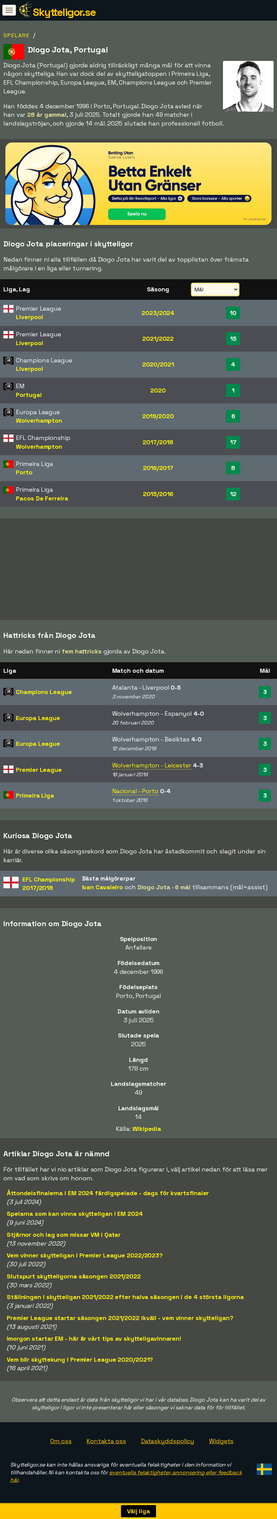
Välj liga (138, 1511)
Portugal (29, 395)
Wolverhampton (39, 420)
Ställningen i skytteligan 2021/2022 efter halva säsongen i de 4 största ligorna (125, 1297)
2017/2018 (158, 442)
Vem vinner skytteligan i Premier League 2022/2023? (85, 1255)
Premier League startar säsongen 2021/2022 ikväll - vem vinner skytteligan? (120, 1318)
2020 (158, 390)
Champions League (44, 692)
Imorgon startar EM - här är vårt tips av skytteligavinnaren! (94, 1338)
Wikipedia (146, 1129)
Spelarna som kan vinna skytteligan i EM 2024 (75, 1214)
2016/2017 (158, 468)
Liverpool (29, 317)
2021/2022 (158, 338)
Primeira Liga (35, 795)
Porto (24, 472)
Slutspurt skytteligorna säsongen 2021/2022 (74, 1276)
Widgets (221, 1441)
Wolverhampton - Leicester (152, 765)
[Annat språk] (263, 1467)
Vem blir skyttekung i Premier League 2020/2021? (80, 1359)
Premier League (39, 770)
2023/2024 (158, 313)
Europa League (38, 718)
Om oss (61, 1441)
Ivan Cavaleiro (102, 887)
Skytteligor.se (64, 12)
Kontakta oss (106, 1441)
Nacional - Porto (135, 791)
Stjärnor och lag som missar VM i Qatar (64, 1234)
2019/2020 (158, 416)
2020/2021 (158, 364)
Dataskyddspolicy (167, 1441)
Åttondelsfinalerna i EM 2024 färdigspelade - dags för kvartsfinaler (108, 1193)
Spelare (16, 35)
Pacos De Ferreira (42, 498)
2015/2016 (158, 494)
